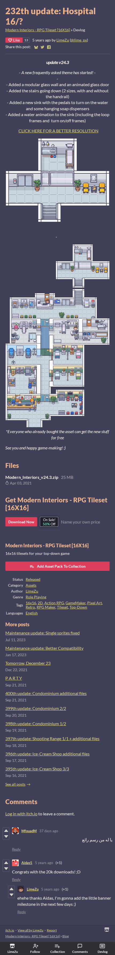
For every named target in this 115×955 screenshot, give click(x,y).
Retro (30, 607)
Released (33, 579)
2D (40, 603)
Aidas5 (26, 863)
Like (16, 40)
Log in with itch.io (21, 813)
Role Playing (36, 597)
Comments (80, 952)
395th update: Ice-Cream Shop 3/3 (37, 768)
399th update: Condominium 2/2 (35, 708)
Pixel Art (94, 603)
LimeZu (62, 40)
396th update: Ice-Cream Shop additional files (47, 753)
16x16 (31, 603)
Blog (65, 936)
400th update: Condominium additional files (46, 693)
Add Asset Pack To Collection (61, 566)
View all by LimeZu (30, 930)
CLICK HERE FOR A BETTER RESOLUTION (58, 130)
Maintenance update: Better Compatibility (44, 648)
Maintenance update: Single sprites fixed (42, 632)
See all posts (15, 784)
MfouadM (29, 831)
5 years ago (44, 863)
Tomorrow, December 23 (28, 663)
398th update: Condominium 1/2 (35, 723)
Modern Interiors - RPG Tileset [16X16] (37, 30)
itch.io (9, 930)
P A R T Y (13, 678)
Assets (31, 585)
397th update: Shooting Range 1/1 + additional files (52, 738)
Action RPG (54, 603)
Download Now (21, 521)
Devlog (103, 952)
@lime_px (79, 40)
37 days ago (48, 831)
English (32, 613)
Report (52, 930)
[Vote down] (6, 836)
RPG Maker (46, 607)
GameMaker (76, 603)
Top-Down (78, 607)
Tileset (62, 607)
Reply (16, 849)
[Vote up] (6, 831)
